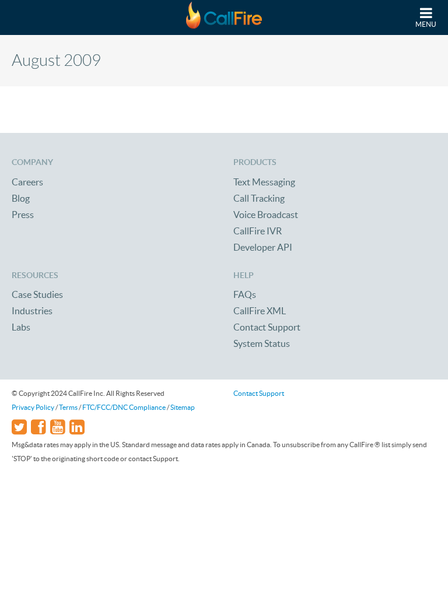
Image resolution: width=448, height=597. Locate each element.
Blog (21, 198)
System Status (261, 343)
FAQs (244, 294)
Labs (21, 327)
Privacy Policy (33, 407)
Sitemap (182, 407)
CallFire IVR (257, 231)
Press (23, 214)
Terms (68, 407)
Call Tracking (259, 198)
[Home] (224, 17)
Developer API (262, 247)
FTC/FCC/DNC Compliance (124, 407)
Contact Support (266, 327)
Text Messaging (264, 182)
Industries (32, 310)
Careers (27, 182)
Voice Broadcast (265, 214)
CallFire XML (259, 310)
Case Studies (37, 294)
